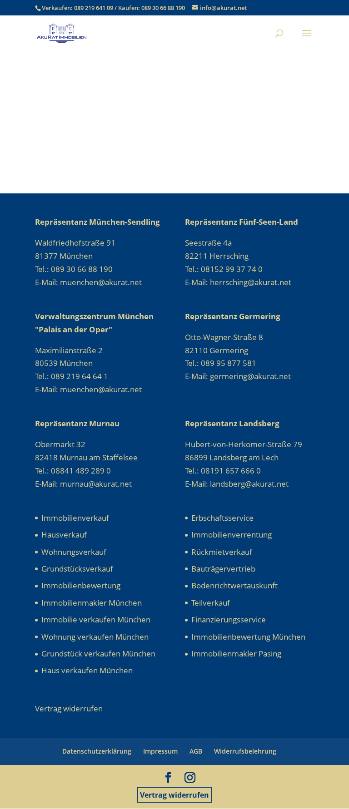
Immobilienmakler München (91, 602)
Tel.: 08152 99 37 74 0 (224, 269)
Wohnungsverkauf (73, 552)
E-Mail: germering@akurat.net (238, 376)
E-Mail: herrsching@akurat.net (238, 282)
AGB (195, 751)
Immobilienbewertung (80, 585)
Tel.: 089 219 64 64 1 (71, 376)
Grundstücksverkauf (77, 568)
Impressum (160, 751)
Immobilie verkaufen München (95, 619)
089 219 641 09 (94, 8)
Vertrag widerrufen (174, 795)
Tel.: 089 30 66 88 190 (74, 269)
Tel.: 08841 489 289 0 (73, 470)
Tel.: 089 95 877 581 (220, 363)
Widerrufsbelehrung (245, 751)
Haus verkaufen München (87, 670)
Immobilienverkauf (75, 518)
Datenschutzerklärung (96, 751)
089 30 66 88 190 (163, 8)
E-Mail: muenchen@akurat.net (88, 282)
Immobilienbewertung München (248, 636)
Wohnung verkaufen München (95, 636)
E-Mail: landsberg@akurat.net (237, 483)
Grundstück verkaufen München (98, 653)
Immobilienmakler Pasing (236, 653)
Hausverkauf (64, 534)
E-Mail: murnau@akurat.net (83, 483)
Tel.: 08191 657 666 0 (223, 470)
